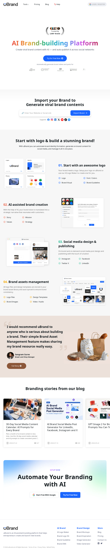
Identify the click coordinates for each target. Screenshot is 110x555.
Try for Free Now (53, 58)
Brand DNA (61, 549)
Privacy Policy (42, 552)
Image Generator (84, 545)
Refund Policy (51, 552)
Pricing (37, 4)
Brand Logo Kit (63, 541)
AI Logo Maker (63, 537)
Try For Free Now (70, 500)
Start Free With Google (46, 500)
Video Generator (83, 549)
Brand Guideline (63, 545)
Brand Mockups (83, 537)
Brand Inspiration (84, 541)
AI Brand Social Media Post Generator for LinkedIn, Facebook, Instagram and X (62, 432)
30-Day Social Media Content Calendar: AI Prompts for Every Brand (22, 432)
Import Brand (79, 113)
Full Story (15, 366)
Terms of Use (33, 552)
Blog (47, 4)
